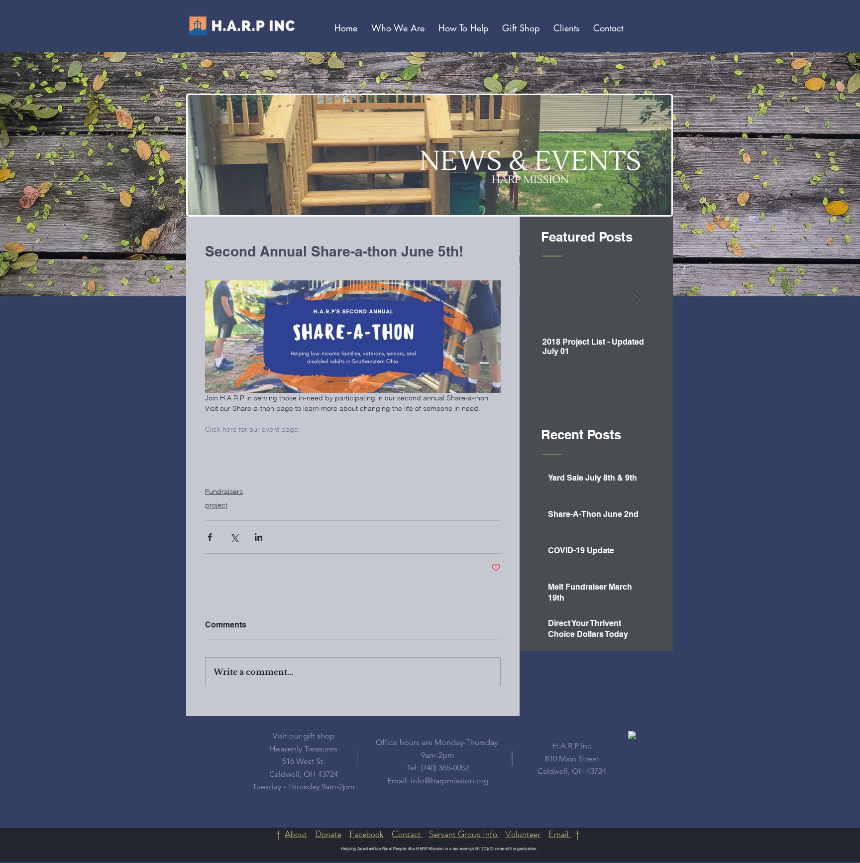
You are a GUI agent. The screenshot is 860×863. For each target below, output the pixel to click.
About (296, 834)
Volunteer (522, 834)
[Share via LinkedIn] (258, 537)
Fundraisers (224, 491)
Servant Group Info (464, 834)
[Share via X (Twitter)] (234, 537)
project (216, 504)
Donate (328, 834)
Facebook (366, 834)
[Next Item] (636, 299)
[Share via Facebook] (210, 537)
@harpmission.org (457, 780)
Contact (407, 834)
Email (559, 834)
